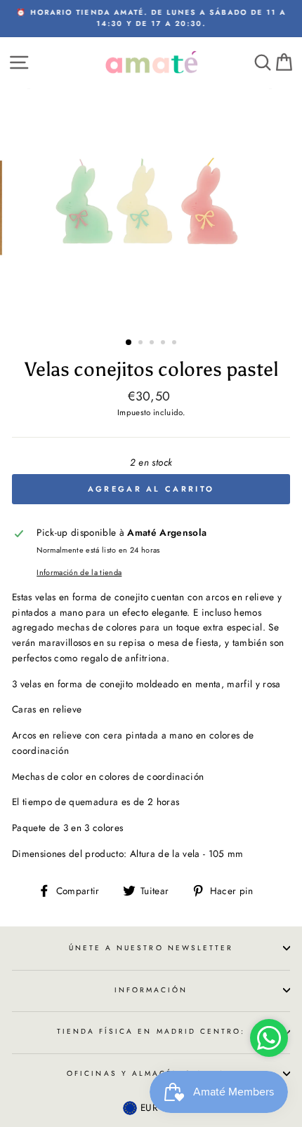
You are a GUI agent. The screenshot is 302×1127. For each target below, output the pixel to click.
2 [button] (141, 343)
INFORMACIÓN (151, 990)
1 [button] (129, 342)
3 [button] (153, 343)
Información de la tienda (79, 572)
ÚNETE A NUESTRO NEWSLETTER (151, 948)
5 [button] (175, 343)
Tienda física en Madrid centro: (151, 1031)
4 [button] (164, 343)
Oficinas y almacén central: (151, 1073)
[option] (151, 18)
